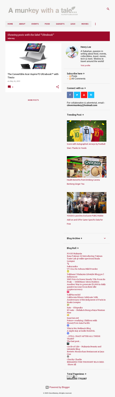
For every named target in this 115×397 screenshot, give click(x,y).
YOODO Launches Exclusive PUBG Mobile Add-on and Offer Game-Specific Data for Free (85, 220)
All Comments (78, 78)
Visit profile (85, 65)
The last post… (74, 341)
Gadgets (60, 24)
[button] (57, 87)
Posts (74, 76)
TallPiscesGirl (73, 294)
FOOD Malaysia (74, 253)
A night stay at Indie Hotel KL (81, 331)
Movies (84, 24)
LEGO (73, 24)
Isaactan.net (73, 318)
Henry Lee (86, 47)
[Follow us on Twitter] (77, 95)
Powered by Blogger (59, 387)
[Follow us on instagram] (91, 95)
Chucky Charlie (74, 359)
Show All (72, 364)
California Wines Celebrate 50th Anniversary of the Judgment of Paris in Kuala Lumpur (86, 300)
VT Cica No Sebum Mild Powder (82, 269)
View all (11, 38)
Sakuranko (72, 266)
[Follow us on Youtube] (84, 95)
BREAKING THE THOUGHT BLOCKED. (85, 362)
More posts (33, 100)
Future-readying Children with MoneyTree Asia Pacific (82, 321)
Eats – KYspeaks (75, 307)
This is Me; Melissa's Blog (79, 328)
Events (35, 24)
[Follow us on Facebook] (70, 95)
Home (10, 24)
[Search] (108, 9)
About (22, 24)
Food (47, 24)
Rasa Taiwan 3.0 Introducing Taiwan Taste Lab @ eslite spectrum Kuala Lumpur (84, 258)
